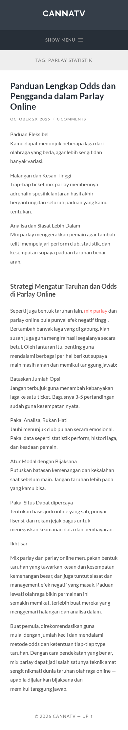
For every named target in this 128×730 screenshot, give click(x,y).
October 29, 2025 (30, 119)
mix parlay (95, 310)
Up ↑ (88, 716)
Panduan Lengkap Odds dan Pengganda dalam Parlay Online (63, 96)
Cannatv (64, 13)
